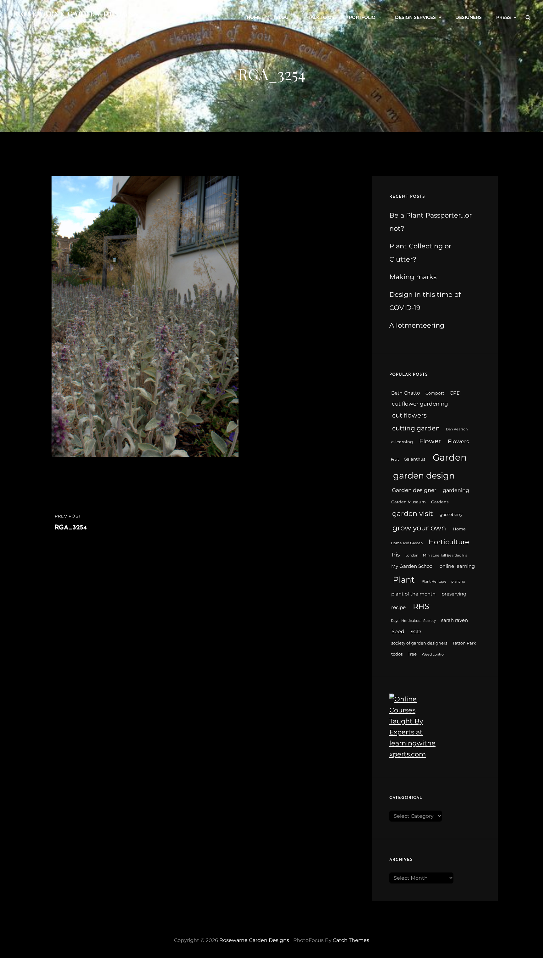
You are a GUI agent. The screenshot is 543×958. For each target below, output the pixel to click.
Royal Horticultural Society (413, 621)
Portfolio (362, 17)
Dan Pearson (457, 429)
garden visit (412, 513)
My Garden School (412, 566)
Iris (396, 554)
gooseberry (451, 514)
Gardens (439, 502)
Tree (412, 654)
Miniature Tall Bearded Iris (445, 555)
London (411, 555)
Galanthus (414, 459)
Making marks (412, 277)
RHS (421, 606)
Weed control (433, 654)
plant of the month (413, 594)
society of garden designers (419, 643)
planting (458, 581)
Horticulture (449, 542)
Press (503, 17)
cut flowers (409, 415)
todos (397, 654)
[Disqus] (204, 633)
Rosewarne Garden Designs (77, 13)
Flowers (458, 441)
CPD (455, 393)
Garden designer (414, 490)
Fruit (395, 459)
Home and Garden (407, 543)
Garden (450, 457)
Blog (281, 17)
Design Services (415, 17)
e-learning (402, 442)
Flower (430, 441)
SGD (415, 631)
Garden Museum (408, 502)
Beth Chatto (405, 393)
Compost (434, 393)
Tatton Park (464, 643)
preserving (454, 594)
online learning (457, 566)
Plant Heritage (434, 581)
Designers (468, 17)
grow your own (419, 527)
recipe (398, 607)
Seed (398, 631)
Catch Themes (351, 940)
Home (254, 17)
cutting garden (416, 428)
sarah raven (454, 620)
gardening (456, 490)
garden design (424, 475)
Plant (404, 579)
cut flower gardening (420, 403)
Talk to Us (321, 17)
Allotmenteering (416, 325)
